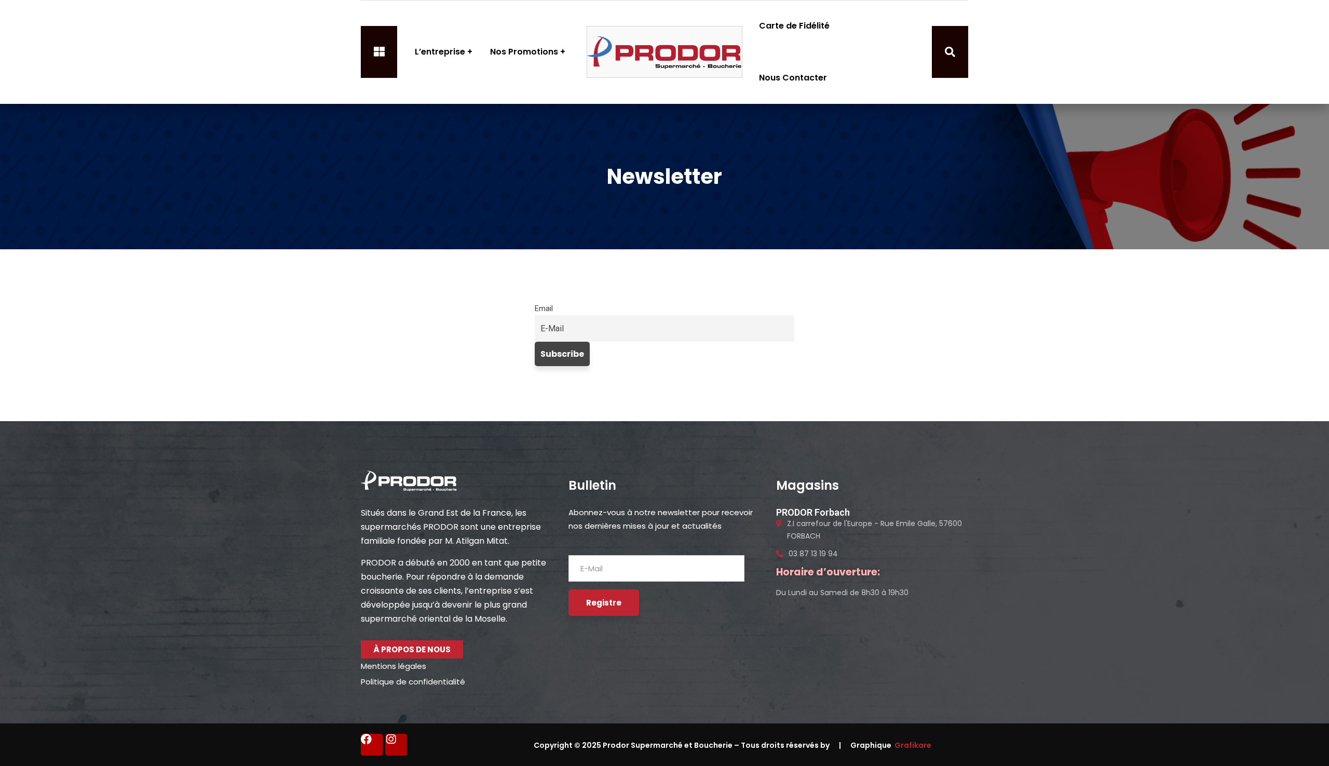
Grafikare (912, 745)
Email (544, 308)
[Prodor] (664, 52)
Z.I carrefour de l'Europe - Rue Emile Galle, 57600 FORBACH (874, 529)
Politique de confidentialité (413, 681)
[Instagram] (396, 745)
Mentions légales (393, 666)
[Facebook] (372, 745)
